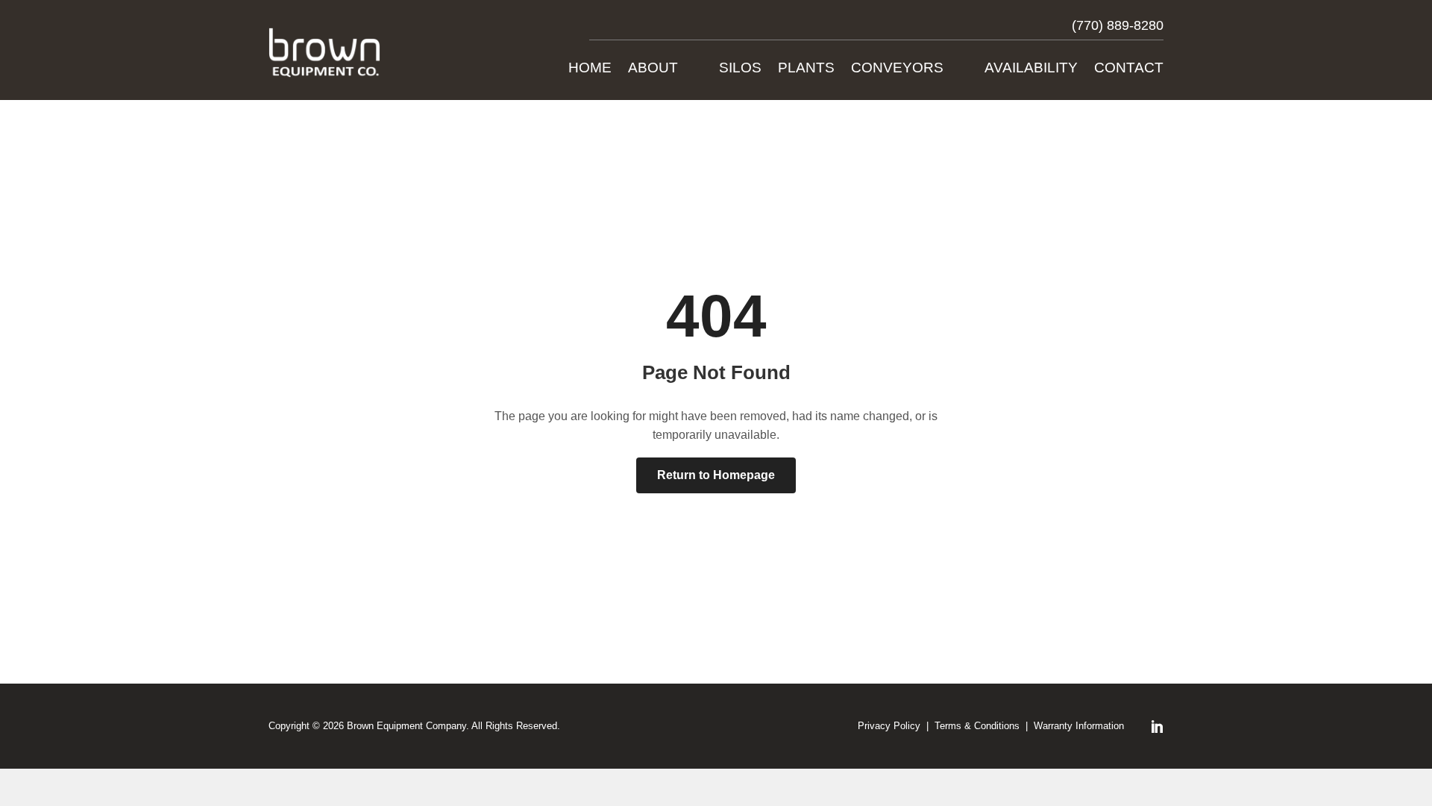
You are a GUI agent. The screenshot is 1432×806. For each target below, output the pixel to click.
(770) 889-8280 (1118, 25)
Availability (1031, 69)
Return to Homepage (716, 475)
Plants (806, 69)
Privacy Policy (889, 725)
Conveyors (897, 69)
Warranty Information (1079, 725)
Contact (1129, 69)
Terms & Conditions (977, 725)
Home (590, 69)
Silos (740, 69)
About (653, 69)
